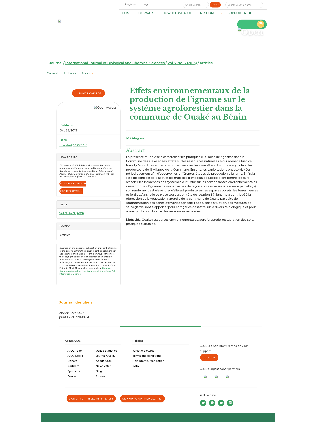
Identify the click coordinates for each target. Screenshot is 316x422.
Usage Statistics (106, 350)
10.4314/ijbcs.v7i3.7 (73, 145)
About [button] (87, 73)
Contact (72, 376)
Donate (209, 357)
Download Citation (70, 191)
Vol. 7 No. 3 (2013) (182, 63)
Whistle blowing (143, 350)
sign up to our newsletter (142, 398)
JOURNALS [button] (146, 13)
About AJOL (104, 361)
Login (146, 4)
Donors (72, 361)
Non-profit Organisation (148, 361)
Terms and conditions (146, 355)
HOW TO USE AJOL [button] (177, 13)
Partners (73, 366)
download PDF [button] (89, 93)
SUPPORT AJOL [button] (240, 13)
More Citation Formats (72, 183)
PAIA (135, 366)
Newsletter (103, 366)
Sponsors (73, 371)
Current (52, 73)
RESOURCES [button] (210, 13)
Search (215, 4)
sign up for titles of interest (91, 398)
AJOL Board (75, 355)
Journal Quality (105, 355)
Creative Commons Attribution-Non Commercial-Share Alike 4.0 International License (87, 271)
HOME (127, 13)
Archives (69, 73)
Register (131, 4)
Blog (99, 371)
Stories (100, 376)
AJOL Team (74, 350)
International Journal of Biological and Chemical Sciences (115, 63)
